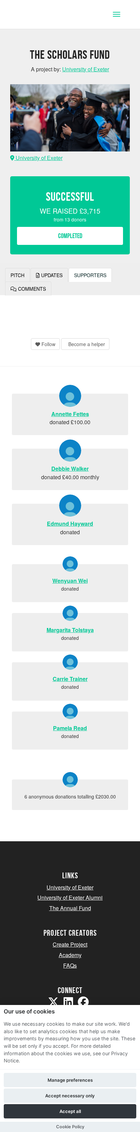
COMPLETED (70, 235)
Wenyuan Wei (70, 581)
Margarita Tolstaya (70, 630)
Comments (31, 288)
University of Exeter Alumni (70, 897)
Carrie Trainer (70, 679)
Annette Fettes (70, 414)
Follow (47, 344)
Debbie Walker (70, 468)
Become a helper (86, 344)
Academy (70, 955)
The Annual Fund (70, 908)
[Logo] (38, 15)
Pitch (17, 275)
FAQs (70, 965)
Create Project (70, 944)
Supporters (90, 275)
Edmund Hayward (70, 523)
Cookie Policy (70, 1126)
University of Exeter (38, 158)
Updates (51, 275)
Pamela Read (70, 728)
